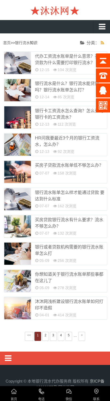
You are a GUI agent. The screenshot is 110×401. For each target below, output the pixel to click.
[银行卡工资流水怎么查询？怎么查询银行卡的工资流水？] (17, 117)
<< (29, 335)
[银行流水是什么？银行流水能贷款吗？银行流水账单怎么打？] (17, 90)
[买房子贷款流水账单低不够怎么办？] (17, 172)
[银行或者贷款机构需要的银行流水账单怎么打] (17, 254)
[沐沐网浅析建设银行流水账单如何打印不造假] (17, 308)
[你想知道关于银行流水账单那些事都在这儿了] (17, 281)
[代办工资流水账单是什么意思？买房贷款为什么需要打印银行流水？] (17, 63)
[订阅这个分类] (103, 43)
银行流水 (22, 43)
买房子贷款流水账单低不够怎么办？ (69, 165)
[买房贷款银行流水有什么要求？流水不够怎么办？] (17, 226)
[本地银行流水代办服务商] (55, 11)
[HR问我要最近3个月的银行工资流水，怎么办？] (17, 145)
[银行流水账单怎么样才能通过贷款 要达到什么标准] (17, 199)
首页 (7, 43)
